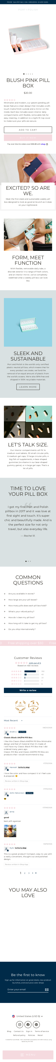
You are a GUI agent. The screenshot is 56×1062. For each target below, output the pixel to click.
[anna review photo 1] (10, 831)
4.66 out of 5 (35, 663)
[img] (9, 728)
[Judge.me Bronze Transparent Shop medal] (33, 706)
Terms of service (42, 1031)
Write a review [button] (28, 690)
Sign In (29, 1031)
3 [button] (28, 873)
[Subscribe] (46, 990)
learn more (28, 387)
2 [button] (24, 873)
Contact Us (18, 1031)
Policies (31, 1035)
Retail (40, 1035)
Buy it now (28, 138)
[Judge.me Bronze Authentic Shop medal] (20, 706)
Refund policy (19, 1035)
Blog (9, 1031)
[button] (9, 100)
